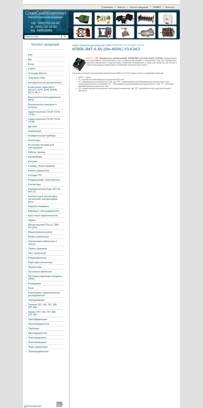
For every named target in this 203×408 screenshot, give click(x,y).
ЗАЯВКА (157, 7)
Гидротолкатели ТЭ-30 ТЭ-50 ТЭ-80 (44, 113)
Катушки (32, 161)
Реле (30, 288)
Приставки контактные (40, 262)
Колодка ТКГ (35, 175)
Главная (75, 45)
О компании (107, 7)
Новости (121, 7)
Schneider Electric (37, 73)
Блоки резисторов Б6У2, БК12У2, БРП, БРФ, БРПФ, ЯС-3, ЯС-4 (42, 90)
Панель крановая (37, 248)
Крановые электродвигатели (43, 210)
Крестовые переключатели (43, 215)
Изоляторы (34, 140)
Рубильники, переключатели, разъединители (44, 294)
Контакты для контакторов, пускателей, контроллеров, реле (43, 199)
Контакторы (34, 184)
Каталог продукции (139, 7)
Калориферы (35, 156)
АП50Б (108, 45)
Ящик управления (38, 346)
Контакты (170, 7)
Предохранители (37, 257)
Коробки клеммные (38, 206)
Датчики (32, 126)
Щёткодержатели (37, 333)
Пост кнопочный (37, 253)
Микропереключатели (40, 232)
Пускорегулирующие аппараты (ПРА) (45, 277)
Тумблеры (33, 328)
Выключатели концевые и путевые (42, 105)
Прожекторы (35, 267)
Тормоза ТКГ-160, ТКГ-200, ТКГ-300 (42, 306)
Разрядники (34, 283)
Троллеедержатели (38, 323)
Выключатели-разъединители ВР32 (44, 98)
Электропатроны (37, 342)
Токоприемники (36, 300)
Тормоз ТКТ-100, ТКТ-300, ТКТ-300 (42, 313)
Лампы (32, 220)
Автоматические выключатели (45, 82)
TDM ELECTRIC (37, 78)
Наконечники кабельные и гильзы (42, 242)
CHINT (31, 68)
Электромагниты (37, 337)
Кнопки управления (38, 170)
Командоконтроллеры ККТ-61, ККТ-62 (44, 190)
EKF (30, 55)
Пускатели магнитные (40, 271)
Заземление (34, 131)
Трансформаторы (37, 319)
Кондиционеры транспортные (44, 179)
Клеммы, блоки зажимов (41, 166)
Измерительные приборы (42, 135)
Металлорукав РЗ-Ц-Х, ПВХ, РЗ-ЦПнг (43, 226)
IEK (30, 59)
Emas (31, 64)
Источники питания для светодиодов (41, 146)
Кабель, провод (36, 152)
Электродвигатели (38, 351)
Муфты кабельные (38, 236)
